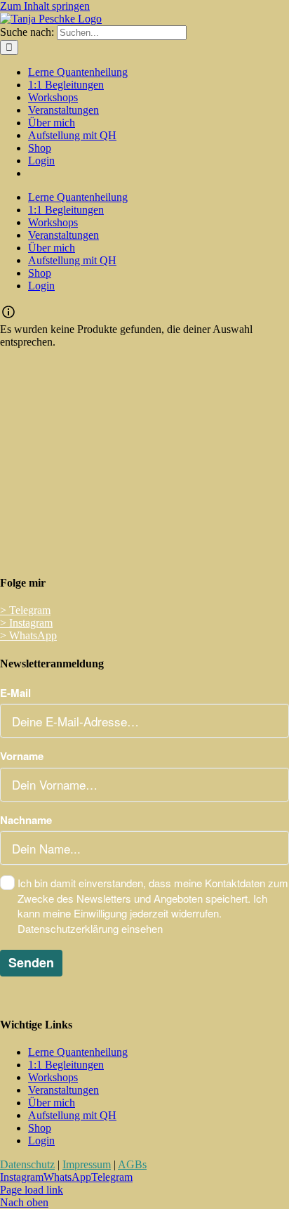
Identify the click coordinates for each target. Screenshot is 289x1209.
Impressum (86, 1164)
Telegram (25, 610)
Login (41, 1140)
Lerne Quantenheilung (78, 1052)
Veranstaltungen (63, 1090)
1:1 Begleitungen (66, 1065)
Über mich (51, 1103)
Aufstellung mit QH (72, 1115)
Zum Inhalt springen (45, 6)
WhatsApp (28, 635)
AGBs (132, 1164)
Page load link (31, 1190)
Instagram (26, 623)
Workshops (53, 1077)
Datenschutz (27, 1164)
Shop (39, 1128)
